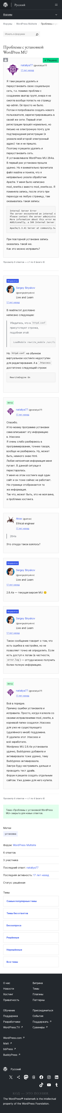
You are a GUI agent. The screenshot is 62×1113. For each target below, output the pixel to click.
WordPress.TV (13, 1027)
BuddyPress (12, 1054)
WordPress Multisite (26, 23)
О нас (6, 983)
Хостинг (8, 994)
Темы (36, 988)
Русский (16, 1069)
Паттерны (39, 1000)
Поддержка (10, 1016)
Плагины (38, 994)
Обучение (9, 1010)
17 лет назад (27, 70)
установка (10, 833)
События (38, 1016)
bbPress (9, 1049)
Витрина (38, 983)
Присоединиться (43, 1010)
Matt (7, 1043)
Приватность (11, 1000)
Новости (8, 988)
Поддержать (42, 1021)
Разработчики (11, 1021)
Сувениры (40, 1027)
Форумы (7, 14)
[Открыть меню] (57, 5)
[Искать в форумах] (37, 34)
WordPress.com (14, 1037)
